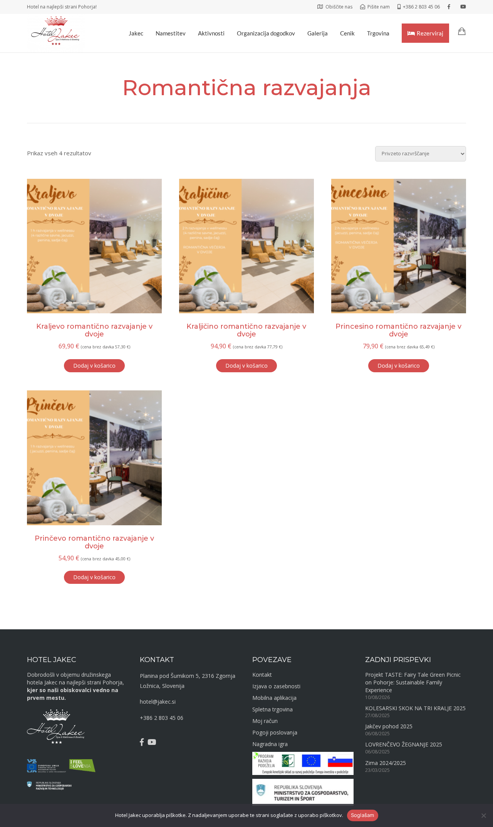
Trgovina (378, 33)
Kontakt (262, 674)
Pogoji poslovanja (274, 732)
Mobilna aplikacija (274, 697)
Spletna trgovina (272, 709)
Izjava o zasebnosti (276, 686)
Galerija (317, 33)
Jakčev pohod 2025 (389, 726)
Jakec (136, 33)
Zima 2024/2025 (385, 762)
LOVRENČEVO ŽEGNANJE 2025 (403, 744)
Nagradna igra (270, 744)
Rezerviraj (430, 33)
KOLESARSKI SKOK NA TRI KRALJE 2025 (415, 708)
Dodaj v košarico (94, 365)
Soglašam (362, 815)
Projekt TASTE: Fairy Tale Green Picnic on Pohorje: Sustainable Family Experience (413, 682)
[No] (483, 815)
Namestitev (171, 33)
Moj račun (265, 720)
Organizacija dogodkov (266, 33)
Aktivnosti (211, 33)
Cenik (347, 33)
